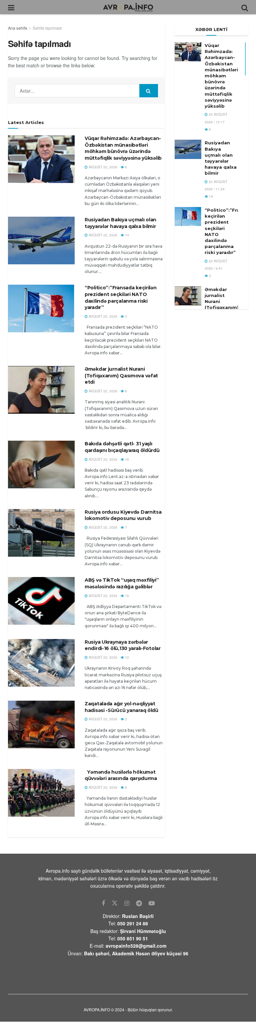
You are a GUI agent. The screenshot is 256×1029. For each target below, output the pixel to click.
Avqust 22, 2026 (102, 167)
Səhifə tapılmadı (47, 28)
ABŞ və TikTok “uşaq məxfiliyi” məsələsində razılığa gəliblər (122, 583)
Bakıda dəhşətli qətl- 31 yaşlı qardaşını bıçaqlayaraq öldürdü (122, 447)
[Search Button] (148, 90)
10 (126, 595)
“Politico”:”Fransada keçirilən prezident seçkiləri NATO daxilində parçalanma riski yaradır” (121, 297)
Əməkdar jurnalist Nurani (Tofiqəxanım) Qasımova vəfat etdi (121, 375)
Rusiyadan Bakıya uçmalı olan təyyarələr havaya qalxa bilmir (121, 223)
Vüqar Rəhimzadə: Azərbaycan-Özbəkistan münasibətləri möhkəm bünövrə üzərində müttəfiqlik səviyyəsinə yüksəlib (123, 148)
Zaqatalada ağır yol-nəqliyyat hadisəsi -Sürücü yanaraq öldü (121, 707)
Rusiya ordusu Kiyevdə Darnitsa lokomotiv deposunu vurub (123, 515)
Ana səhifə (17, 28)
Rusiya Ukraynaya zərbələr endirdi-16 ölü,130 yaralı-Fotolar (123, 645)
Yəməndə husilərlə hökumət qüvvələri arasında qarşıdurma (121, 775)
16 (126, 459)
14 (126, 235)
